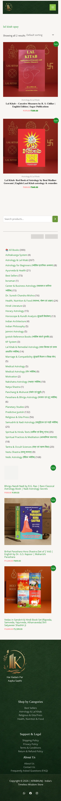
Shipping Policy (30, 740)
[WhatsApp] (24, 793)
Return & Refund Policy (30, 751)
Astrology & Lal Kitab (30, 711)
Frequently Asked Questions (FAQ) (29, 770)
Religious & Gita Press (30, 715)
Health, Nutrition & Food (30, 718)
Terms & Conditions (30, 747)
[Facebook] (30, 793)
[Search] (55, 219)
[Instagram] (37, 793)
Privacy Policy (30, 744)
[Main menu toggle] (53, 7)
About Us (29, 763)
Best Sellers (30, 707)
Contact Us (29, 767)
